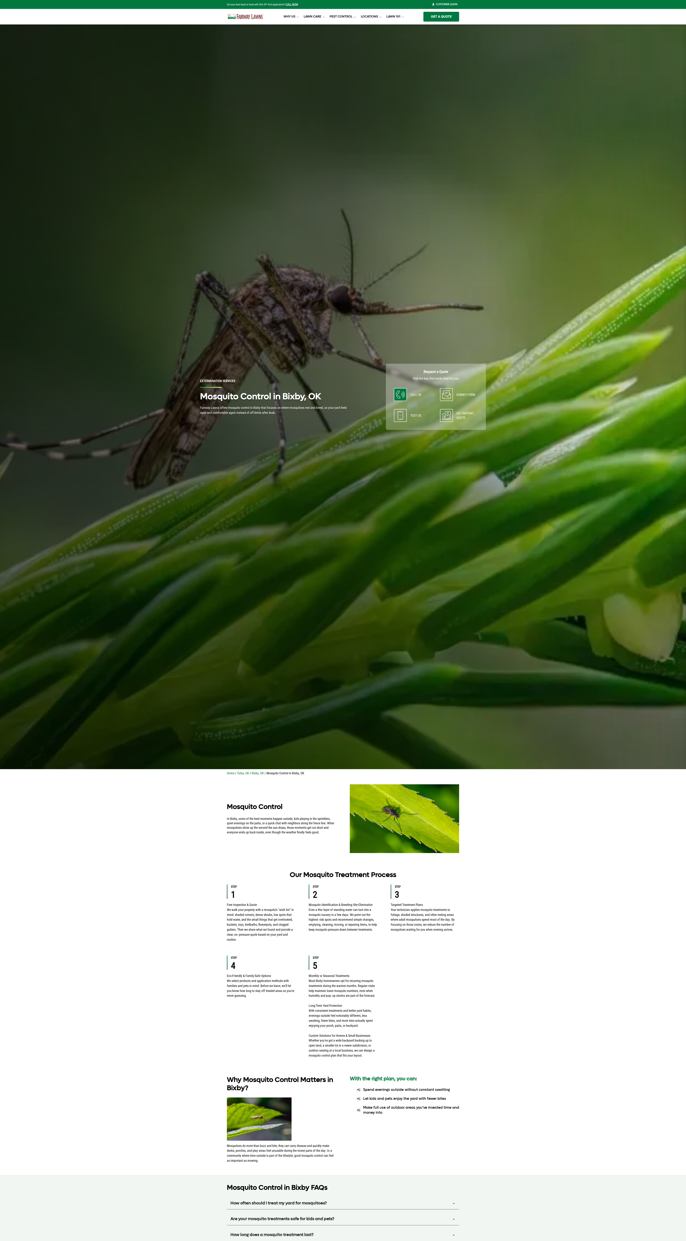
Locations (369, 17)
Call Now (291, 4)
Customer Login (446, 4)
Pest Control (341, 17)
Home (230, 773)
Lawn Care (312, 17)
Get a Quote (441, 17)
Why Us (289, 17)
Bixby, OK (258, 773)
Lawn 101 (393, 17)
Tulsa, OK (243, 773)
